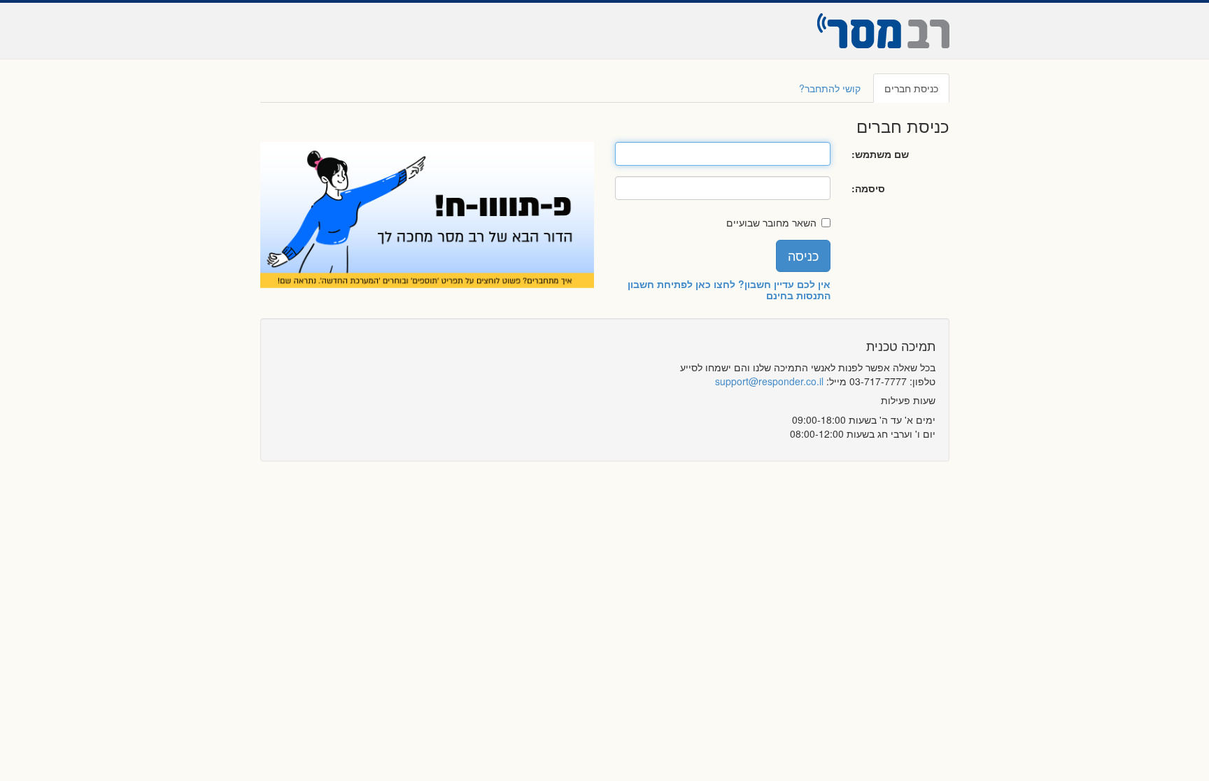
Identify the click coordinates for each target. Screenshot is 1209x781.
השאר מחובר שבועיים (771, 222)
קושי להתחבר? (830, 88)
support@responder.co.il (769, 381)
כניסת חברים (911, 88)
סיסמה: (868, 188)
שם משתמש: (880, 154)
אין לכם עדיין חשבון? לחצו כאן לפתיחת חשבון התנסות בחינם (729, 289)
